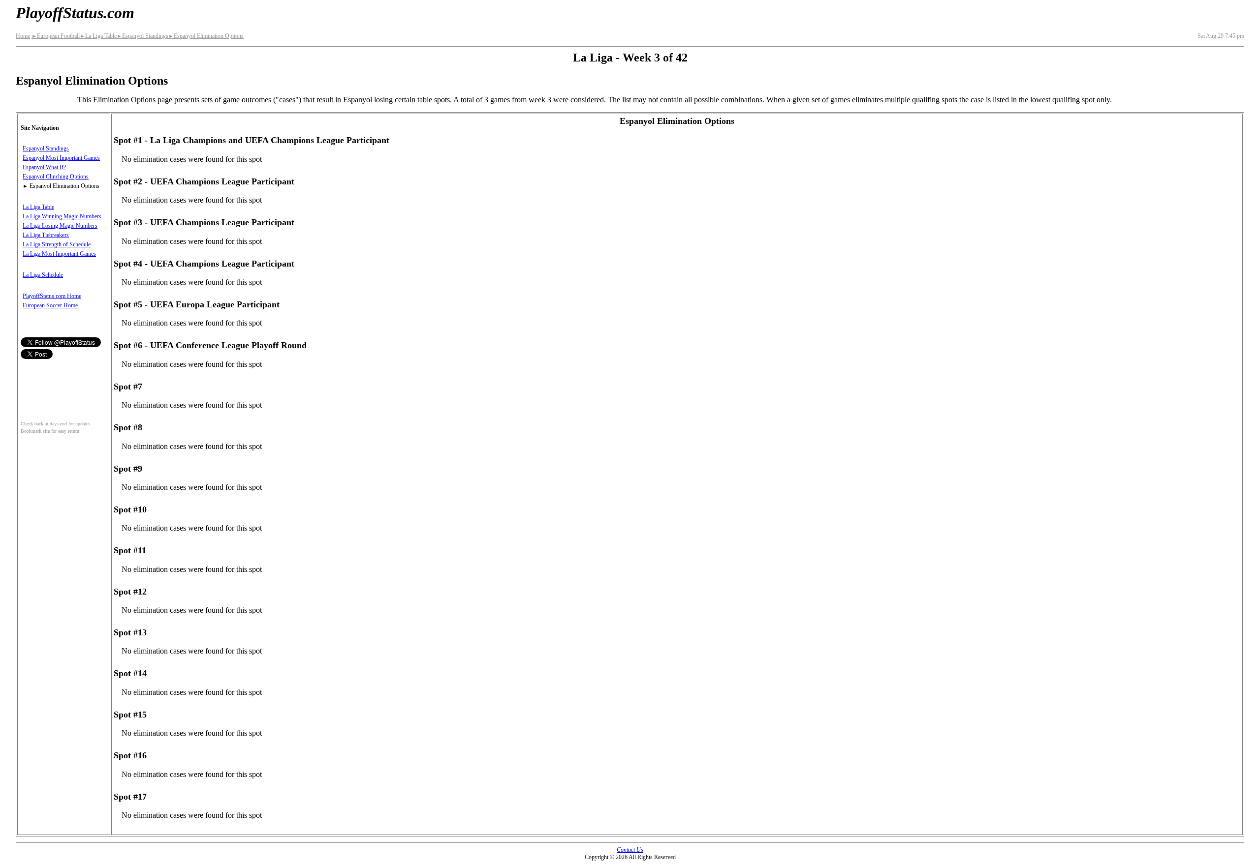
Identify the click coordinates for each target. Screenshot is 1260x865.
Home (23, 35)
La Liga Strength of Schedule (57, 244)
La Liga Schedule (43, 274)
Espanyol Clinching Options (56, 176)
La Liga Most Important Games (59, 253)
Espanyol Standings (142, 35)
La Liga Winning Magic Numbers (62, 216)
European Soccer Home (50, 305)
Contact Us (630, 849)
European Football (56, 35)
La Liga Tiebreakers (46, 235)
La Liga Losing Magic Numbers (60, 225)
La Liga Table (98, 35)
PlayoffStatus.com (75, 13)
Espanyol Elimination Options (206, 35)
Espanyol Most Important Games (61, 157)
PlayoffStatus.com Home (52, 296)
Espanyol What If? (44, 167)
